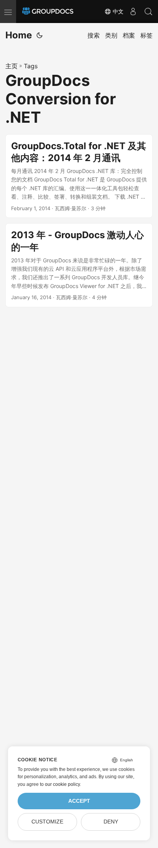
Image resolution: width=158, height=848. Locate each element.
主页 (11, 66)
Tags (31, 66)
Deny (111, 822)
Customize (47, 822)
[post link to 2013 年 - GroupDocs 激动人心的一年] (79, 265)
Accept (79, 801)
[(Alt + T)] (39, 35)
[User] (133, 11)
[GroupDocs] (48, 11)
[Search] (148, 11)
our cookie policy (62, 784)
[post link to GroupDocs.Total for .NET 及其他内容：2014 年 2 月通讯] (79, 176)
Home (18, 35)
